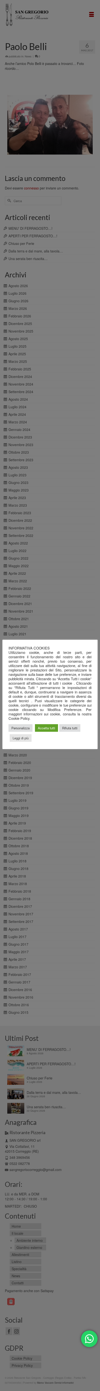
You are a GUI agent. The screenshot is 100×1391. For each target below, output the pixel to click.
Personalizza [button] (20, 728)
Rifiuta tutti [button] (69, 728)
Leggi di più (21, 738)
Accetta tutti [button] (46, 728)
